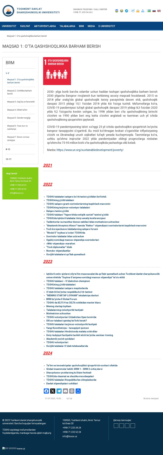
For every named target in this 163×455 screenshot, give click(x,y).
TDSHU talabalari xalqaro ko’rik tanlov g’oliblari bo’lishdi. (76, 196)
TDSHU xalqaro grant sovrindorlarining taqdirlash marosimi (78, 204)
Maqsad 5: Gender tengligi (18, 118)
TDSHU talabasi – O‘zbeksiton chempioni (68, 281)
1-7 (7, 73)
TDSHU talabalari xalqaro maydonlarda (67, 288)
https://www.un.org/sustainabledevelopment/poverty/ (90, 150)
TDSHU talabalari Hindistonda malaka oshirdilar (71, 331)
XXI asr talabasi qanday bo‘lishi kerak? (66, 320)
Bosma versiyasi (151, 398)
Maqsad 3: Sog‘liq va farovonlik (21, 102)
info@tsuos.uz (16, 193)
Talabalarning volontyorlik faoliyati (64, 310)
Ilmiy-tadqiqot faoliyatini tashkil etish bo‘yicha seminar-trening (79, 335)
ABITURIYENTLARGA (45, 26)
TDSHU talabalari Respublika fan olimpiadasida (71, 380)
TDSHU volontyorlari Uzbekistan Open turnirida (71, 317)
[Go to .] (3, 36)
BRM (81, 26)
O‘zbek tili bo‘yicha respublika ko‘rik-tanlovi (69, 292)
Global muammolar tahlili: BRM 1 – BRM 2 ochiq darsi (74, 369)
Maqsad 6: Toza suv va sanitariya (17, 127)
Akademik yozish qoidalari (60, 339)
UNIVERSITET (9, 26)
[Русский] (154, 11)
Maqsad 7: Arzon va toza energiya (18, 138)
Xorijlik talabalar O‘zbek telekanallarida (67, 346)
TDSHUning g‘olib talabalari (61, 284)
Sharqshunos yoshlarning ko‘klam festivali (68, 372)
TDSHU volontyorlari (57, 342)
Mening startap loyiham (58, 306)
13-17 (8, 159)
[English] (159, 11)
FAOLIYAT (25, 26)
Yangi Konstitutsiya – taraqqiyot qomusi (67, 328)
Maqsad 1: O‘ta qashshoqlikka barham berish (20, 81)
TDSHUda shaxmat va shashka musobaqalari (70, 376)
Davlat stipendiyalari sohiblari (62, 383)
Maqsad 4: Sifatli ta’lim (17, 110)
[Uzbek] (149, 11)
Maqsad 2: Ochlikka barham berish (19, 92)
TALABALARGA (67, 26)
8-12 (8, 149)
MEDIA (91, 26)
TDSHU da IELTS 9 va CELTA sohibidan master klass (73, 302)
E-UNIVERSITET (107, 26)
